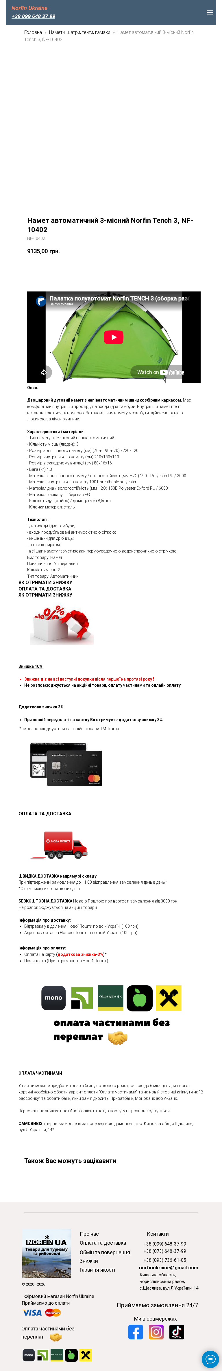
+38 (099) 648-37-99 (165, 1244)
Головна (33, 32)
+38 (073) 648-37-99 (165, 1251)
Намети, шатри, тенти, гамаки (79, 32)
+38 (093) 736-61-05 (165, 1260)
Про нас (89, 1234)
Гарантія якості (97, 1270)
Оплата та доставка (103, 1243)
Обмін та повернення (105, 1252)
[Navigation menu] (210, 12)
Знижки (88, 1261)
